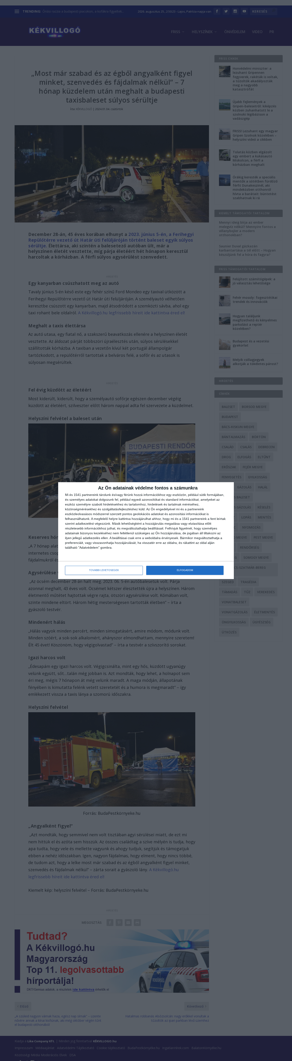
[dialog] (146, 530)
